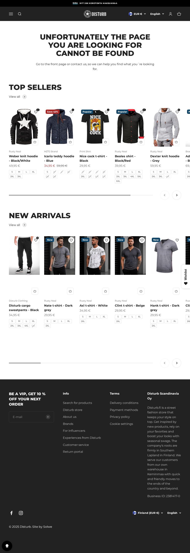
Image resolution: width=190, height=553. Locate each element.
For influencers (74, 430)
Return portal (73, 451)
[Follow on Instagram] (20, 512)
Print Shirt (85, 151)
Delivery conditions (124, 403)
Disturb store (72, 410)
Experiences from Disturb (82, 438)
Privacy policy (120, 417)
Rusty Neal (15, 151)
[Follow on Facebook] (11, 512)
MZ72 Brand (51, 151)
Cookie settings (121, 424)
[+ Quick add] (35, 142)
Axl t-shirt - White (94, 305)
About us (69, 417)
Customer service (76, 445)
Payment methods (124, 410)
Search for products (77, 403)
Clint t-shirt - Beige (130, 305)
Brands (68, 424)
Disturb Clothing (18, 300)
